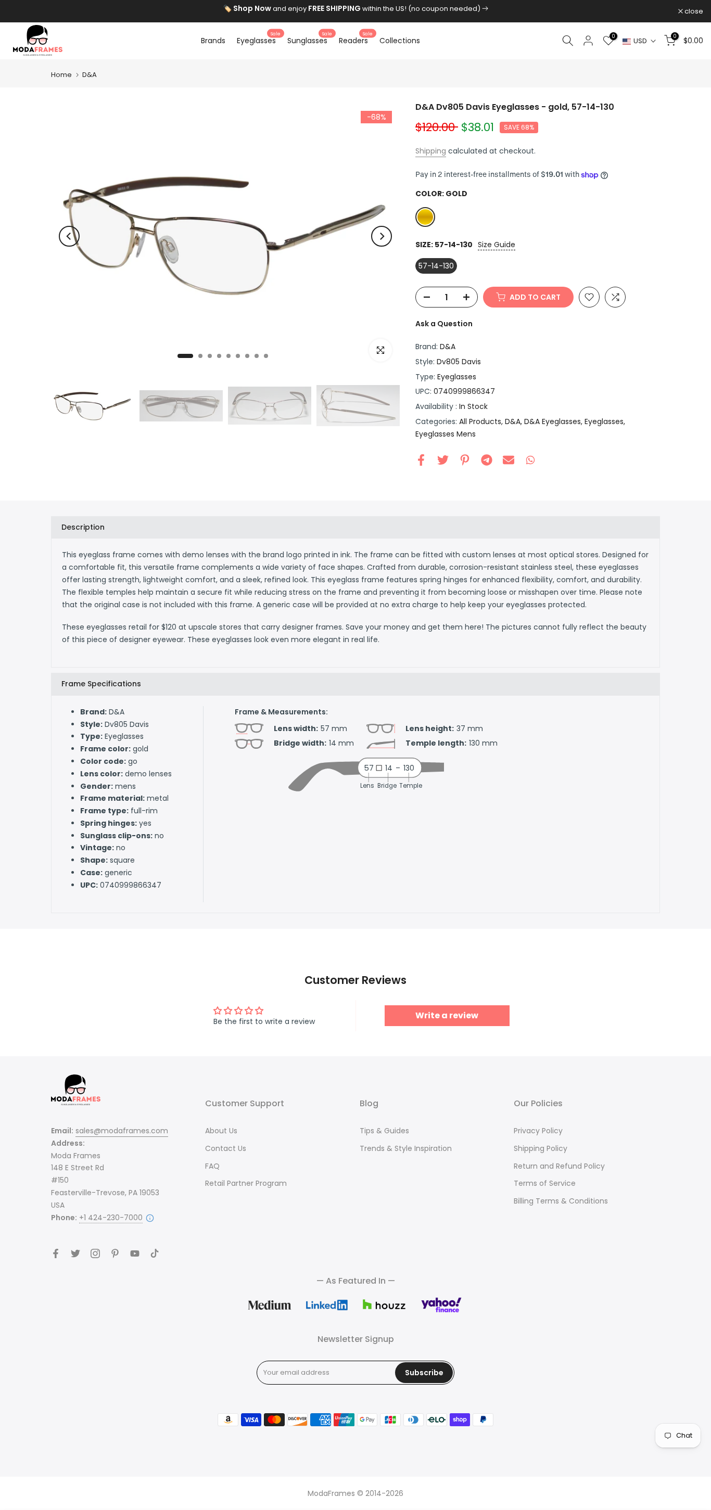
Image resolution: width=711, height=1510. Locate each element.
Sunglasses (309, 40)
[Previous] (69, 236)
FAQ (212, 1166)
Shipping (430, 151)
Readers (356, 40)
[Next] (381, 236)
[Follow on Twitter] (75, 1253)
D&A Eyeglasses (552, 421)
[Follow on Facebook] (55, 1253)
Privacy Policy (538, 1130)
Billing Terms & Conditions (561, 1201)
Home (61, 74)
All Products (480, 421)
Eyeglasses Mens (445, 434)
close (22, 11)
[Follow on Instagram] (95, 1253)
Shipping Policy (540, 1148)
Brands (213, 40)
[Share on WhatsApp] (530, 460)
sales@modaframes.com (121, 1130)
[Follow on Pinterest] (115, 1253)
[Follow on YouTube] (134, 1253)
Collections (399, 40)
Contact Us (225, 1148)
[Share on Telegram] (486, 460)
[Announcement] (355, 9)
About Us (221, 1130)
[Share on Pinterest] (465, 460)
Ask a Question (444, 323)
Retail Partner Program (246, 1183)
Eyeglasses (259, 40)
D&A (89, 74)
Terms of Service (545, 1183)
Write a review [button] (446, 1015)
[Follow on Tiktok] (154, 1253)
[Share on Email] (508, 460)
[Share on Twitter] (443, 460)
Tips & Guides (384, 1130)
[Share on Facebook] (421, 460)
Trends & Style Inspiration (406, 1148)
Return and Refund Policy (559, 1166)
